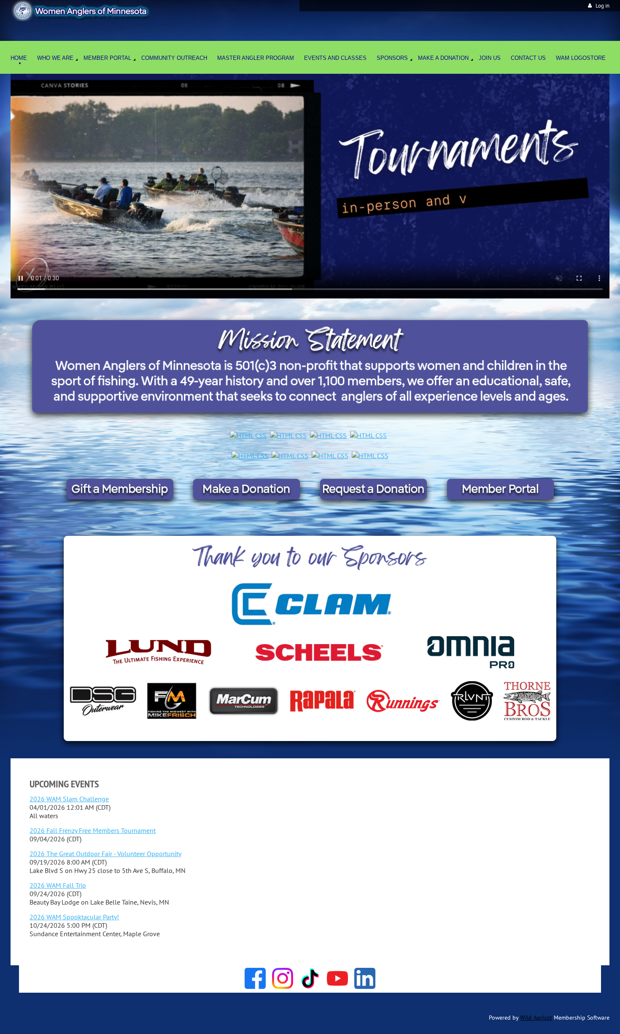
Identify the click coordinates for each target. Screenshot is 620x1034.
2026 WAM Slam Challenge (69, 799)
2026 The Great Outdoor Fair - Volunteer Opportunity (105, 853)
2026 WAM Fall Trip (58, 885)
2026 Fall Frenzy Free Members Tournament (93, 830)
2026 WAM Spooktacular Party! (74, 917)
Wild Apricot (536, 1017)
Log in (602, 5)
